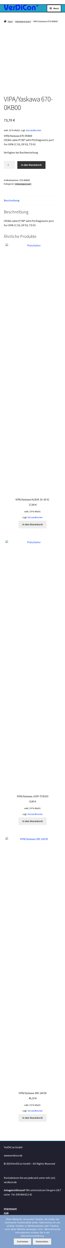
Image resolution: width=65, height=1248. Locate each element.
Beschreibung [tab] (12, 200)
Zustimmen (22, 1241)
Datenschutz (42, 1241)
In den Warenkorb (31, 164)
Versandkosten (33, 130)
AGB (6, 1213)
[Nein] (60, 1231)
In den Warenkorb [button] (32, 524)
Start (10, 21)
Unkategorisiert (23, 21)
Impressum (10, 1208)
